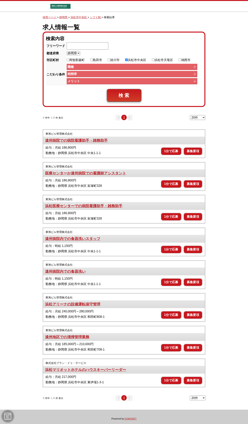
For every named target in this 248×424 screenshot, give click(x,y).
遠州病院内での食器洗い (65, 271)
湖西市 (185, 60)
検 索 (124, 95)
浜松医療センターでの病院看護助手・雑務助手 (83, 206)
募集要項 (193, 151)
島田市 (97, 60)
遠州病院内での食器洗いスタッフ (72, 239)
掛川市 (115, 60)
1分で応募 (171, 151)
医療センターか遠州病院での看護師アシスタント (85, 173)
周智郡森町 (77, 60)
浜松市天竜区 (163, 60)
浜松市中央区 (137, 60)
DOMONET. (131, 418)
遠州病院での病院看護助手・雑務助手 (76, 140)
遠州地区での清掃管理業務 (67, 337)
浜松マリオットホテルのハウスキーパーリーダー (85, 370)
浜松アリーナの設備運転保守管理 (72, 304)
